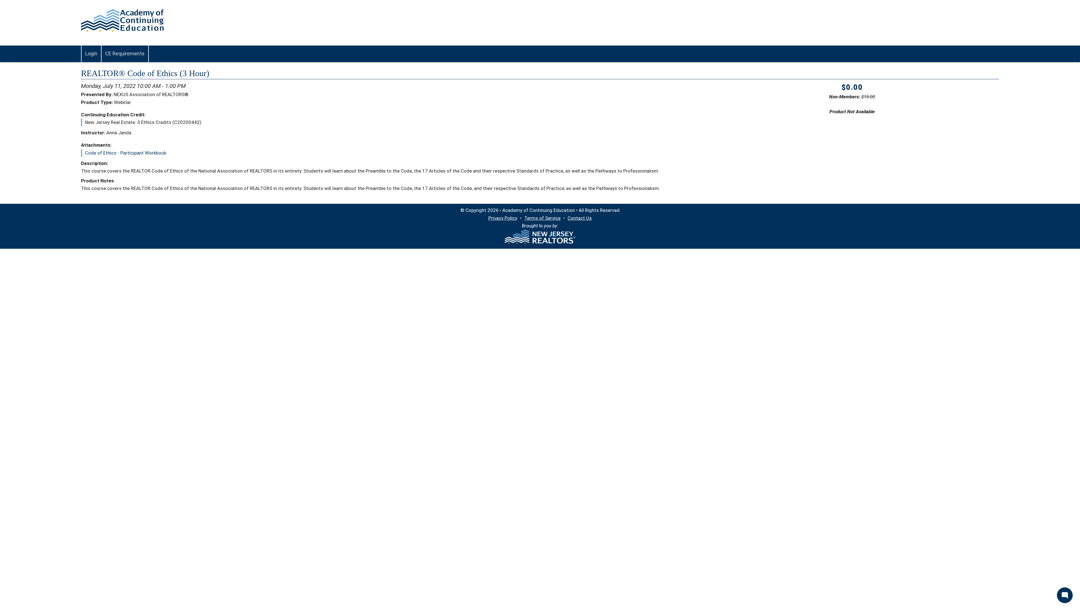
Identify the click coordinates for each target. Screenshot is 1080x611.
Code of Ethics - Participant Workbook (125, 153)
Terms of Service (542, 218)
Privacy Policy (502, 218)
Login (91, 53)
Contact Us (580, 218)
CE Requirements (125, 53)
